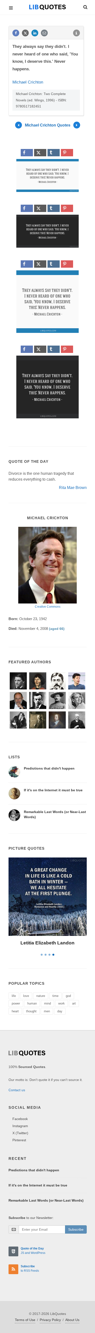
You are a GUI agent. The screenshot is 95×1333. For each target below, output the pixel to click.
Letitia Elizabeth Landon (47, 942)
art (74, 1003)
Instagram (20, 1126)
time (55, 996)
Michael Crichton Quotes (47, 125)
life (14, 996)
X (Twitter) (20, 1133)
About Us (72, 1320)
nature (40, 996)
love (26, 996)
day (59, 1011)
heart (15, 1011)
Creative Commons (47, 606)
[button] (85, 6)
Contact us (17, 1090)
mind (47, 1003)
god (68, 996)
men (47, 1011)
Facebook (20, 1119)
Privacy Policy (50, 1320)
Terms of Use (25, 1320)
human (32, 1003)
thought (31, 1011)
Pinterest (19, 1140)
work (61, 1003)
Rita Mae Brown (73, 488)
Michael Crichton (27, 82)
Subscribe (76, 1229)
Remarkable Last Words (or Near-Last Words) (46, 1200)
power (16, 1003)
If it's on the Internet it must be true (53, 790)
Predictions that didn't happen (49, 768)
